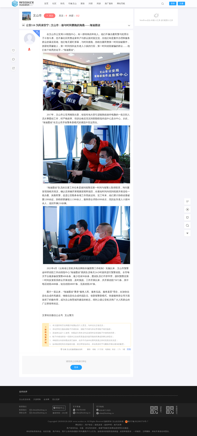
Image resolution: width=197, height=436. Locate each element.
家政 (83, 3)
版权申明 (108, 425)
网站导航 (121, 3)
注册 (181, 3)
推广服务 (109, 3)
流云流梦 (56, 399)
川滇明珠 (37, 399)
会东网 (46, 399)
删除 (89, 349)
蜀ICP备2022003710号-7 (138, 421)
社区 (54, 3)
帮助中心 (60, 408)
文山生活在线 (26, 3)
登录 (173, 3)
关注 (50, 16)
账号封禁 (118, 425)
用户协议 (89, 425)
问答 (91, 3)
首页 (46, 3)
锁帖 (94, 349)
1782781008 (81, 410)
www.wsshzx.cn (79, 421)
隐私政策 (98, 425)
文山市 (37, 15)
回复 (129, 349)
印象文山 (73, 3)
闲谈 (99, 3)
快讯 (62, 3)
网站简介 (79, 425)
